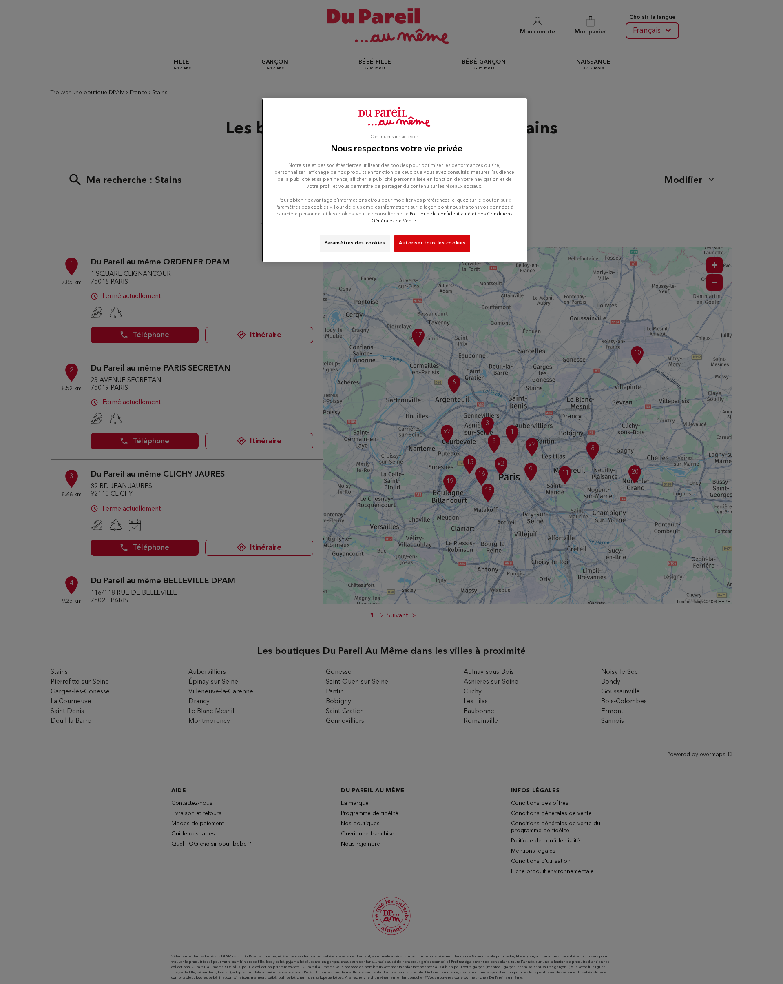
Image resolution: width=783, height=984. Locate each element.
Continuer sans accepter (394, 137)
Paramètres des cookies (355, 243)
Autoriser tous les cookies (432, 243)
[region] (394, 180)
